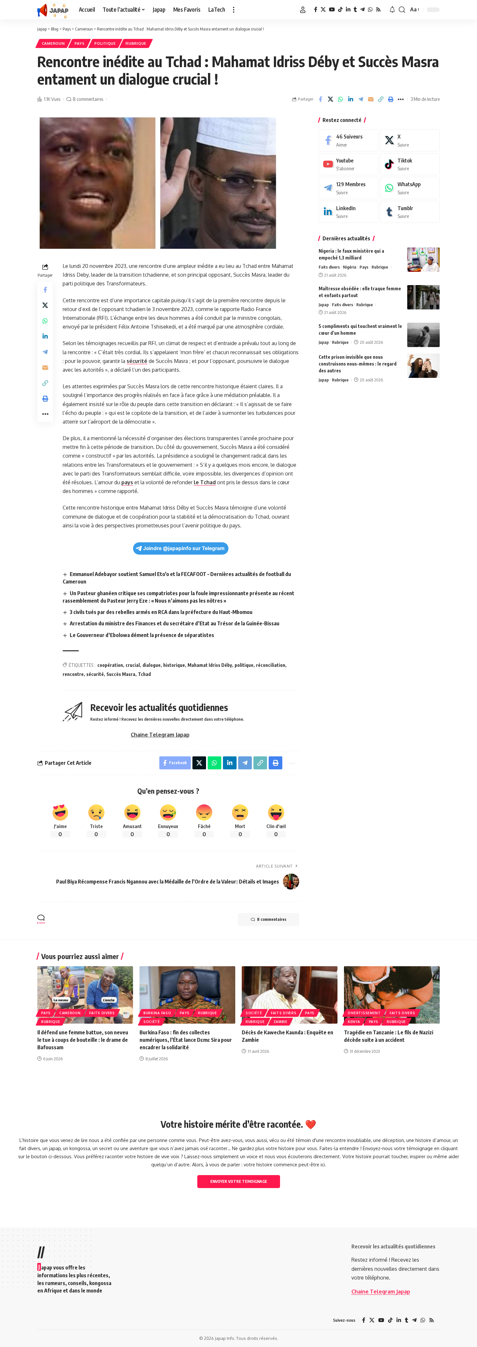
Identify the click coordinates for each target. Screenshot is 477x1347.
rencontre (73, 674)
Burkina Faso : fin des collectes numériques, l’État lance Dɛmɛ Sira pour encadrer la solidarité (186, 1040)
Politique (105, 43)
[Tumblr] (355, 9)
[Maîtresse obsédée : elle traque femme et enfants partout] (423, 297)
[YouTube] (331, 9)
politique (244, 665)
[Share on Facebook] (320, 99)
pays (127, 482)
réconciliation (270, 665)
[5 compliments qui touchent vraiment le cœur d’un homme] (423, 335)
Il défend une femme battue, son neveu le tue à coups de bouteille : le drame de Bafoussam (82, 1040)
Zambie (280, 1022)
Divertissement (364, 1013)
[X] (323, 9)
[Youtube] (348, 164)
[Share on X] (330, 99)
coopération (110, 665)
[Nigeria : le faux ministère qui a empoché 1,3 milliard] (423, 259)
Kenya (354, 1022)
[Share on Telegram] (360, 99)
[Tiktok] (410, 164)
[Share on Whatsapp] (340, 99)
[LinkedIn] (348, 9)
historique (174, 665)
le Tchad (205, 482)
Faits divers (329, 267)
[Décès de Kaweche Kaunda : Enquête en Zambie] (289, 995)
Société (151, 1022)
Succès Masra (120, 674)
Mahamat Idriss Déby (210, 665)
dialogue (151, 665)
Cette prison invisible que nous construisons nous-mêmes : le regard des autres (358, 363)
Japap (324, 304)
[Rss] (378, 9)
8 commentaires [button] (271, 919)
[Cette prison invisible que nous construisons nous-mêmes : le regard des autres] (423, 366)
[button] (233, 9)
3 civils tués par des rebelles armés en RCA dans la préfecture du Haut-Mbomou (161, 612)
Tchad (144, 674)
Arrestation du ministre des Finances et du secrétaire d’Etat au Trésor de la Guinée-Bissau (174, 623)
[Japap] (52, 9)
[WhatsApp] (370, 9)
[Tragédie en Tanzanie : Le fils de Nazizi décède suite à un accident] (392, 995)
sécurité (137, 361)
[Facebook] (315, 9)
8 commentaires (88, 99)
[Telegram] (362, 9)
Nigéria (349, 267)
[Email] (370, 99)
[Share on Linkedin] (350, 99)
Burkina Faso (157, 1013)
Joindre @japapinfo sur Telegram (184, 548)
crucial (133, 665)
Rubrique (136, 43)
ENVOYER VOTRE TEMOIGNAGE (238, 1181)
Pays (80, 43)
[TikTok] (340, 9)
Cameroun (53, 43)
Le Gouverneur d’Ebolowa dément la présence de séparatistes (142, 635)
